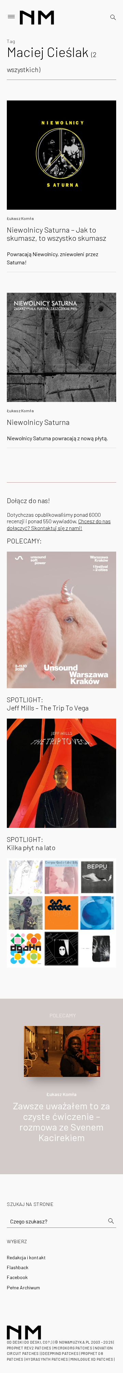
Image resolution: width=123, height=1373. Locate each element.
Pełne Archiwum (23, 1287)
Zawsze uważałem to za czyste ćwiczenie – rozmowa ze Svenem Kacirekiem (61, 1121)
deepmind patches (60, 1353)
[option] (61, 1091)
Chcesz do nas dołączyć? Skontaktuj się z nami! (59, 524)
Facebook (17, 1277)
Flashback (17, 1267)
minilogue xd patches (91, 1359)
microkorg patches (73, 1348)
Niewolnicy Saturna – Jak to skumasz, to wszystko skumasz (56, 233)
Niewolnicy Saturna (38, 421)
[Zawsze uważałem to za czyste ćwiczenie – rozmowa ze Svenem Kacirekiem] (62, 1050)
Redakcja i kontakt (26, 1257)
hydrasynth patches (47, 1359)
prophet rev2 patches (29, 1348)
